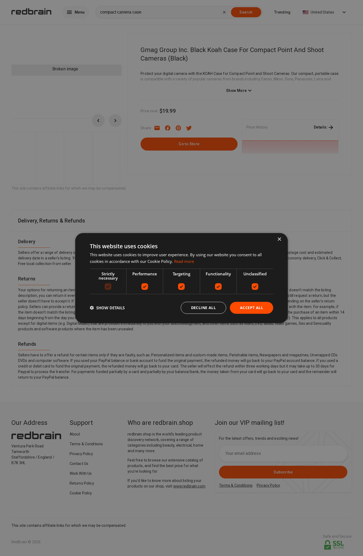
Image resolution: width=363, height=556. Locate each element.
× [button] (279, 239)
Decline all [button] (203, 307)
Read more (184, 261)
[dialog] (181, 278)
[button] (107, 307)
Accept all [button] (251, 307)
